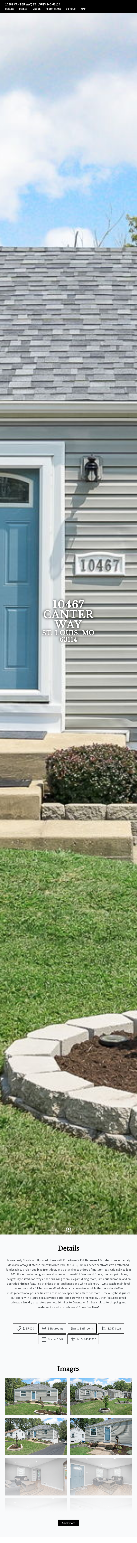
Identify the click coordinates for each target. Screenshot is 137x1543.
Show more (68, 1523)
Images (23, 8)
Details (9, 8)
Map (83, 8)
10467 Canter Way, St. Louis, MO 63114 (32, 4)
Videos (37, 8)
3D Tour (71, 8)
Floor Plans (53, 8)
